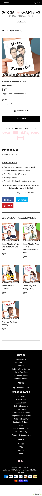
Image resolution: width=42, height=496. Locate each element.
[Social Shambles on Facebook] (19, 461)
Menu (6, 3)
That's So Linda (21, 363)
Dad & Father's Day (21, 419)
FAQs (21, 447)
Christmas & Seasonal (21, 412)
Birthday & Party (21, 409)
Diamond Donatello (21, 379)
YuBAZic (21, 366)
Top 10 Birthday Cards (21, 387)
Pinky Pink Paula (21, 375)
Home (3, 30)
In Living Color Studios (21, 369)
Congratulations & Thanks (21, 416)
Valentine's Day (21, 432)
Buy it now (21, 119)
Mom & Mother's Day (21, 428)
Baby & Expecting (21, 406)
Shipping (5, 94)
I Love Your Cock (21, 372)
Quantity (4, 100)
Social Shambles (22, 468)
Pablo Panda (21, 359)
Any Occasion (21, 400)
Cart (38, 3)
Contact (21, 453)
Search (21, 444)
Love (21, 425)
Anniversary (21, 403)
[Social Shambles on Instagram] (22, 461)
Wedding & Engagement (21, 435)
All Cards (21, 396)
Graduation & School (21, 422)
